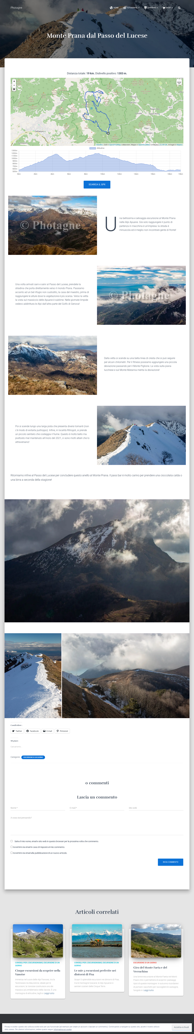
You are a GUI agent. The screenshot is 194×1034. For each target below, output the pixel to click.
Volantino (99, 144)
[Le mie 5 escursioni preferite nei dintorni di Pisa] (97, 941)
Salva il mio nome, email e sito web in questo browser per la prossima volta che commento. (57, 841)
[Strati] (179, 82)
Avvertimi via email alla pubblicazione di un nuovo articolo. (40, 853)
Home (116, 8)
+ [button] (14, 81)
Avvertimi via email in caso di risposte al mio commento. (39, 847)
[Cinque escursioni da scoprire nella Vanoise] (38, 941)
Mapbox (180, 144)
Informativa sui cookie (63, 1029)
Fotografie (132, 8)
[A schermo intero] (14, 89)
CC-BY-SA (163, 144)
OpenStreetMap (115, 144)
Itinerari (152, 8)
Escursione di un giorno (33, 757)
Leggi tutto (49, 993)
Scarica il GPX (97, 184)
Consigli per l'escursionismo (29, 963)
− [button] (14, 85)
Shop (168, 8)
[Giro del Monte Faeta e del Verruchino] (156, 941)
